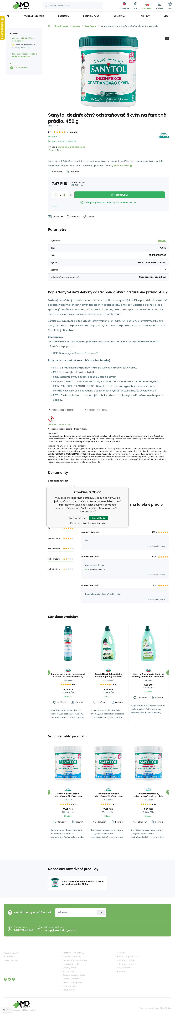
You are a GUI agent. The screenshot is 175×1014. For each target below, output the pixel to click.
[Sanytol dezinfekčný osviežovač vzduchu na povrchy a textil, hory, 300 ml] (68, 643)
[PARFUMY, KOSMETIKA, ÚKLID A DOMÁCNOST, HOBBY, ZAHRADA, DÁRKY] (49, 26)
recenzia (123, 971)
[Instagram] (13, 979)
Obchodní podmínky (72, 956)
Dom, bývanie (61, 26)
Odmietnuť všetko (77, 518)
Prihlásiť (101, 912)
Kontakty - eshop (127, 960)
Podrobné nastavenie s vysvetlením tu (87, 523)
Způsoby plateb (69, 967)
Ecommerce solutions (149, 1008)
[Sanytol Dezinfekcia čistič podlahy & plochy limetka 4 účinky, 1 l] (108, 643)
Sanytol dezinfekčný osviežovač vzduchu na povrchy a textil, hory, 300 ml (68, 675)
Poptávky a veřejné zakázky (75, 960)
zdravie (76, 26)
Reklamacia (124, 967)
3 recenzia (72, 132)
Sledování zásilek (70, 986)
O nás (122, 953)
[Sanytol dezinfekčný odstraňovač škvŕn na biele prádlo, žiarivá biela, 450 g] (68, 763)
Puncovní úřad (69, 990)
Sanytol (52, 150)
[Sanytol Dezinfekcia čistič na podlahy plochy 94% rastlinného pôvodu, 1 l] (148, 643)
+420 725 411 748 (23, 930)
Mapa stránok (30, 1010)
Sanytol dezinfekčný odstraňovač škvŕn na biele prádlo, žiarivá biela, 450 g (68, 795)
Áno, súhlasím (98, 518)
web (60, 150)
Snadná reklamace (71, 978)
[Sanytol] (164, 141)
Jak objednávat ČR (71, 964)
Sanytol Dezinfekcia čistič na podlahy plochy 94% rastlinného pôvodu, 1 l (148, 675)
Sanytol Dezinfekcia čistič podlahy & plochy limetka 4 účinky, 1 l (108, 675)
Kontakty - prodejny (128, 964)
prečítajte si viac (121, 165)
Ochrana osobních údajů (74, 975)
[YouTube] (9, 979)
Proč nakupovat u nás (129, 956)
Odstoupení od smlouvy (73, 953)
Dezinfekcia (90, 26)
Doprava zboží (69, 971)
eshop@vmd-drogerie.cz (60, 930)
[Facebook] (5, 979)
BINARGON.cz (165, 1008)
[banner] (21, 6)
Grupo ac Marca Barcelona (71, 146)
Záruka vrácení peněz (72, 982)
